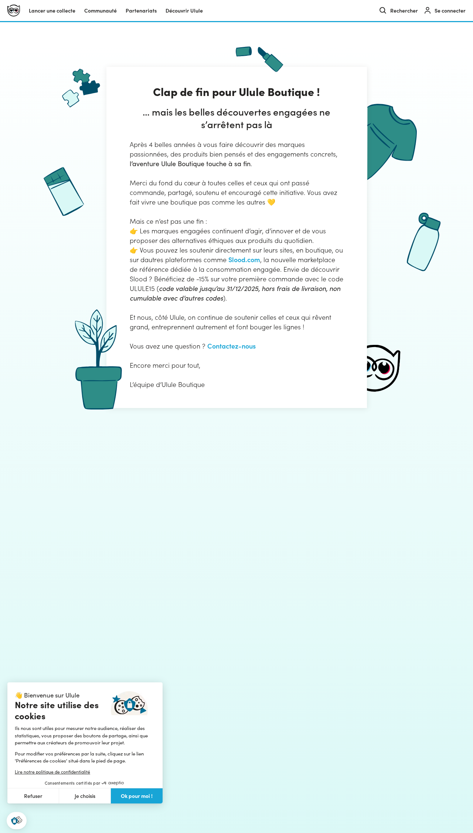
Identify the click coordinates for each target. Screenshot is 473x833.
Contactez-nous (231, 345)
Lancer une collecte (52, 10)
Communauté (100, 10)
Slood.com (244, 259)
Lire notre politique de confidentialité (52, 772)
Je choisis (85, 795)
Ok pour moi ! (137, 795)
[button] (17, 820)
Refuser (33, 795)
